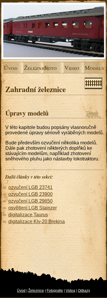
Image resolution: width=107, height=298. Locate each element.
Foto (46, 67)
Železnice (26, 67)
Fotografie (55, 290)
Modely (87, 67)
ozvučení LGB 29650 (30, 201)
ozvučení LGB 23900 (30, 194)
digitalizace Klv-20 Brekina (36, 221)
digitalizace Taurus (28, 214)
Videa (70, 290)
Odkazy (84, 290)
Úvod (6, 67)
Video (66, 67)
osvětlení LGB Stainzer (32, 207)
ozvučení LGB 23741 (30, 187)
